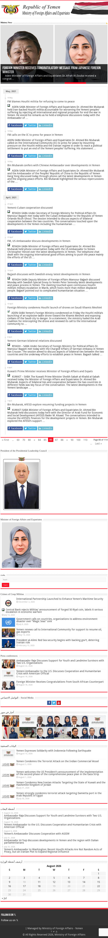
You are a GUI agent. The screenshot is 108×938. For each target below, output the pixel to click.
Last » (98, 443)
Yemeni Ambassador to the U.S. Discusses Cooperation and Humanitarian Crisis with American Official (58, 672)
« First (5, 439)
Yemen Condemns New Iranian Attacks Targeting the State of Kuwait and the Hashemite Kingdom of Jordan (60, 783)
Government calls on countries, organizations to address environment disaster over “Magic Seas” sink (56, 620)
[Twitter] (54, 703)
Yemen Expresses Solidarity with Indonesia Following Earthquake (53, 750)
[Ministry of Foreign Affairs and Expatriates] (54, 9)
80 (29, 439)
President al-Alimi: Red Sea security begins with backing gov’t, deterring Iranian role (57, 641)
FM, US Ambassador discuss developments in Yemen (38, 241)
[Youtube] (59, 703)
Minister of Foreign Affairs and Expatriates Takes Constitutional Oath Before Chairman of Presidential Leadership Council (54, 70)
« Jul (4, 898)
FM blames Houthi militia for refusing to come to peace (41, 101)
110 (85, 439)
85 (45, 439)
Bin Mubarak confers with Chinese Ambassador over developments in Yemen (53, 165)
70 (23, 439)
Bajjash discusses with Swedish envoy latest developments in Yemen (48, 274)
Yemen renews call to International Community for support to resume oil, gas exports (59, 630)
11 (39, 882)
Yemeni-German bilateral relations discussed (34, 340)
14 (83, 882)
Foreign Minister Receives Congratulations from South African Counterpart (60, 681)
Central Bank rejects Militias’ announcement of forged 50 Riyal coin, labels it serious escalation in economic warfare (54, 611)
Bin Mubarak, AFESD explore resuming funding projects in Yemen (46, 404)
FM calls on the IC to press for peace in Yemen (35, 134)
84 (39, 439)
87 (56, 439)
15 (98, 882)
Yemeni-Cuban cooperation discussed (30, 207)
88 (62, 439)
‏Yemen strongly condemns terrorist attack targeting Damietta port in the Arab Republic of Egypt (59, 794)
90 (72, 439)
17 (24, 886)
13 (69, 882)
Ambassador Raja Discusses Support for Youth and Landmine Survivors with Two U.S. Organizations (60, 661)
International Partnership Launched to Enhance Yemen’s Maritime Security (59, 598)
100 (78, 439)
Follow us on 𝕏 (8, 915)
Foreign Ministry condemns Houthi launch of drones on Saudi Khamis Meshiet (54, 307)
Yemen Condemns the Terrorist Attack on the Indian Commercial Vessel (57, 761)
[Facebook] (49, 703)
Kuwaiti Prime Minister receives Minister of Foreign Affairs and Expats (50, 371)
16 (9, 886)
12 (54, 882)
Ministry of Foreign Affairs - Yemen (62, 928)
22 (98, 886)
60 (18, 439)
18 (39, 886)
